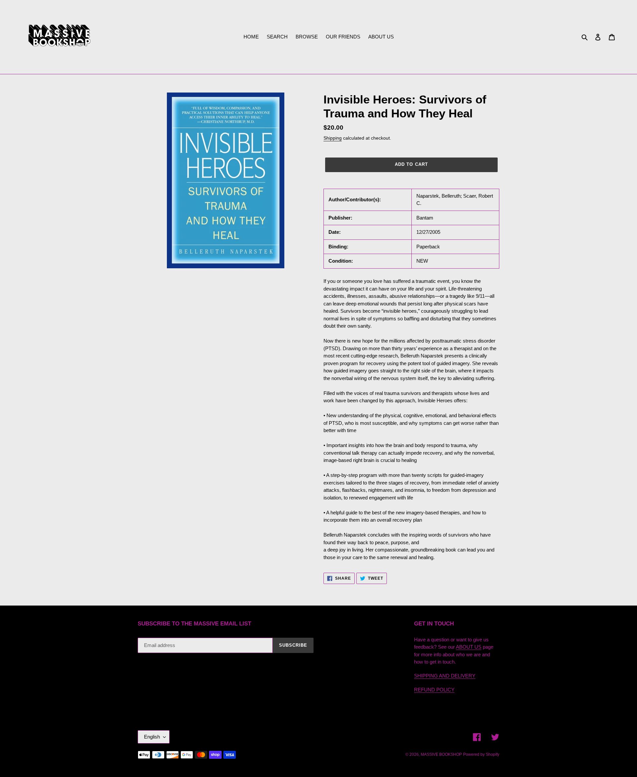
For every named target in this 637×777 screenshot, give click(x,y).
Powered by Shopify (481, 754)
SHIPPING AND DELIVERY (444, 676)
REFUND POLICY (434, 689)
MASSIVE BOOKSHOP (441, 754)
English (152, 737)
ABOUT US (468, 647)
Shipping (332, 138)
